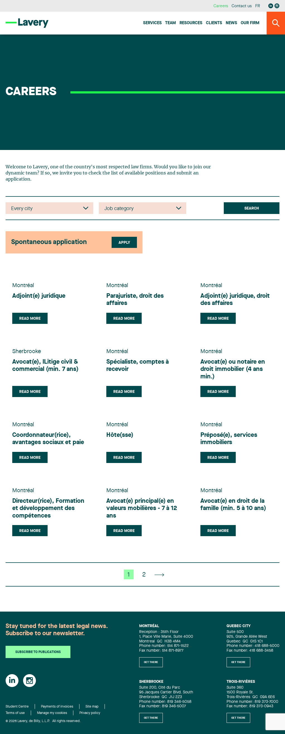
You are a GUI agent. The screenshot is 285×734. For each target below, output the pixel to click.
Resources (191, 23)
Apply (124, 243)
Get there (151, 662)
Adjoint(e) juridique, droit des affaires (235, 299)
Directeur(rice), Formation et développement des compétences (48, 508)
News (231, 23)
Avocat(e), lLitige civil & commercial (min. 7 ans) (45, 365)
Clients (214, 23)
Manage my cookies (52, 713)
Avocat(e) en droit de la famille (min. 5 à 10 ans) (233, 504)
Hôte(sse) (119, 435)
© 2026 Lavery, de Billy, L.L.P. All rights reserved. (43, 721)
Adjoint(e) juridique (38, 296)
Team (170, 23)
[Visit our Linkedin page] (270, 5)
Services (152, 23)
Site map (92, 706)
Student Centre (17, 706)
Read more (30, 319)
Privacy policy (89, 713)
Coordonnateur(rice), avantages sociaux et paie (48, 438)
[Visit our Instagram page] (276, 5)
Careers (220, 6)
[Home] (27, 23)
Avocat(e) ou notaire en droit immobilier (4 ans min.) (232, 369)
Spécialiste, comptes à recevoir (137, 365)
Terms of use (15, 713)
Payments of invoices (57, 706)
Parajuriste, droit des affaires (135, 299)
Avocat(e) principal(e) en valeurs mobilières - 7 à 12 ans (141, 508)
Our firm (250, 23)
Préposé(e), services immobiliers (228, 438)
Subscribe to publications (38, 652)
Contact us (242, 6)
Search (251, 208)
